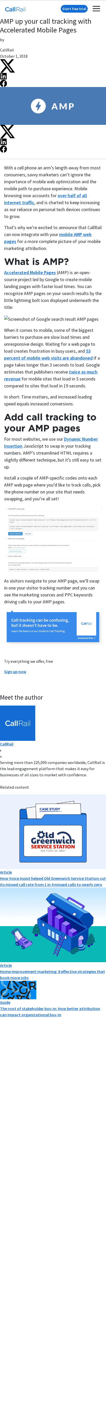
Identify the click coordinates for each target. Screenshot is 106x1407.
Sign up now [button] (15, 671)
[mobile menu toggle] (96, 8)
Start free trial (74, 8)
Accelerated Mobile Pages (30, 272)
